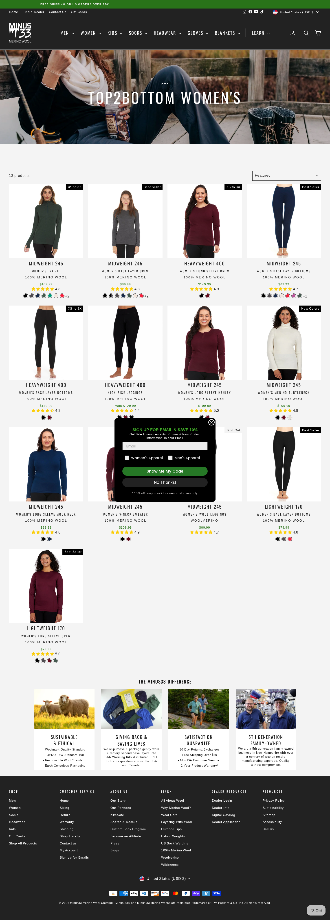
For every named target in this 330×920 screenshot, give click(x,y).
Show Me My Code (165, 471)
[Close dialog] (211, 422)
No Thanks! (165, 482)
